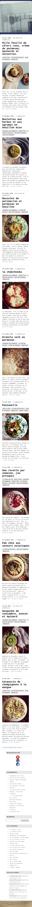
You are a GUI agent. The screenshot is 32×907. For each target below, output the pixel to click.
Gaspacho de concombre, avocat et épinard (15, 614)
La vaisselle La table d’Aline (17, 786)
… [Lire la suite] (10, 109)
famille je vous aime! (17, 841)
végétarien (14, 59)
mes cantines (14, 857)
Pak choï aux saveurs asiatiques (15, 544)
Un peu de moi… (15, 811)
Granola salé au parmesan (13, 338)
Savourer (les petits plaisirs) (16, 806)
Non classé (12, 483)
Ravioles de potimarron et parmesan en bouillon (12, 202)
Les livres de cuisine (17, 847)
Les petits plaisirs (20, 133)
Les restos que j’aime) (17, 789)
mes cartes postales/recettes (15, 798)
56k (24, 904)
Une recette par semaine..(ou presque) (13, 473)
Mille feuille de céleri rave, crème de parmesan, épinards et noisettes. (15, 48)
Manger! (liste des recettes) (16, 792)
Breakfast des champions (10, 131)
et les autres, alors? (17, 839)
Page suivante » (17, 747)
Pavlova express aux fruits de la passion (18, 892)
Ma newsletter (18, 795)
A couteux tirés (15, 829)
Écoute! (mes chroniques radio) (17, 781)
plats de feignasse (8, 134)
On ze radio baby (15, 861)
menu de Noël (14, 851)
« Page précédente (7, 747)
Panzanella (9, 405)
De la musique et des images (19, 837)
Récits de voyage (15, 803)
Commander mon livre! (17, 776)
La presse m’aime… (16, 784)
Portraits (13, 801)
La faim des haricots (17, 57)
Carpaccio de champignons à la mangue (14, 684)
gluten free (6, 57)
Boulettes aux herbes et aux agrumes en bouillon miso (12, 123)
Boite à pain (6, 408)
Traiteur (12, 809)
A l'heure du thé (8, 479)
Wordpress (18, 904)
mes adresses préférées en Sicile (18, 854)
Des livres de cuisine (17, 778)
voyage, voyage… (23, 410)
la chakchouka (12, 272)
